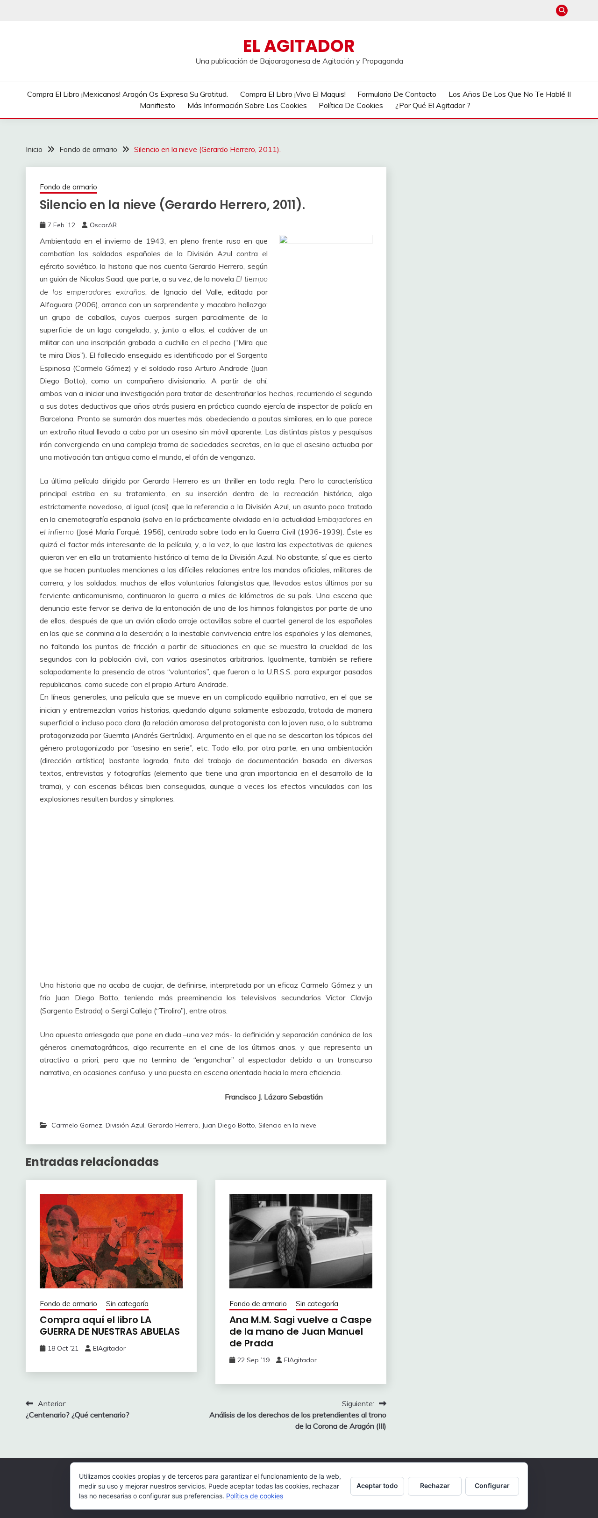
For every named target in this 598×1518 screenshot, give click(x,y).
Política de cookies (351, 105)
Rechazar (435, 1485)
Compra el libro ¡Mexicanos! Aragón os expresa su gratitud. (127, 94)
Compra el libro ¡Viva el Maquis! (293, 94)
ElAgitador (109, 1348)
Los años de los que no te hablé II (509, 94)
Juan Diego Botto (228, 1125)
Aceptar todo (377, 1485)
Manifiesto (157, 105)
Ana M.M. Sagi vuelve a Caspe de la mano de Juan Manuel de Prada (300, 1331)
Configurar (492, 1485)
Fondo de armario (68, 186)
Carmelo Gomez (76, 1125)
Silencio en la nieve (287, 1125)
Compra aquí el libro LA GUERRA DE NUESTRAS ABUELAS (110, 1325)
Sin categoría (127, 1303)
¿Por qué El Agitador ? (432, 105)
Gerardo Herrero (173, 1125)
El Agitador (299, 46)
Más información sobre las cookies (247, 105)
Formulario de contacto (396, 94)
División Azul (125, 1125)
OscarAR (103, 225)
